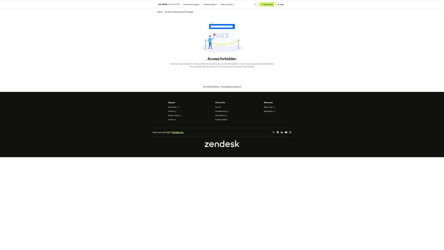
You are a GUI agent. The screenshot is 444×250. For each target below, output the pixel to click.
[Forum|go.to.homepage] (169, 4)
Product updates (221, 120)
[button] (267, 4)
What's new (268, 107)
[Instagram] (290, 132)
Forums (218, 107)
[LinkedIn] (282, 132)
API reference (220, 115)
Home (159, 12)
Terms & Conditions (211, 87)
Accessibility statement (231, 87)
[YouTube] (286, 132)
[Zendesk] (222, 146)
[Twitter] (273, 132)
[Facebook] (278, 132)
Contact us (172, 120)
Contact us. (178, 132)
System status (173, 115)
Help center (172, 107)
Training (171, 111)
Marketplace (268, 111)
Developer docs (221, 111)
